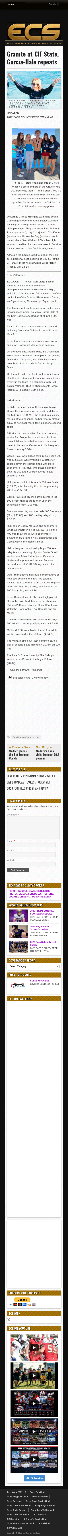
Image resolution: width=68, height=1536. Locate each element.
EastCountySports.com (26, 737)
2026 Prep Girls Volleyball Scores (43, 943)
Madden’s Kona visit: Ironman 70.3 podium (47, 754)
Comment (13, 814)
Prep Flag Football (17, 1496)
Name (11, 841)
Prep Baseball (40, 1496)
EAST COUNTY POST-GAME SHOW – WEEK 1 (31, 776)
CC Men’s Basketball (35, 1519)
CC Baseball (13, 1519)
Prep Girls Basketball (19, 1505)
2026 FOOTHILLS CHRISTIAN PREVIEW (28, 788)
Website (11, 860)
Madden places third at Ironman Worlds (19, 754)
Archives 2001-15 (16, 1492)
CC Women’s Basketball (20, 1523)
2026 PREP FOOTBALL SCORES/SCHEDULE (42, 912)
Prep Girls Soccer (17, 1510)
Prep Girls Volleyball (18, 1514)
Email (10, 850)
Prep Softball (14, 1501)
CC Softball (44, 1523)
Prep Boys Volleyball (42, 1510)
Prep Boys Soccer (45, 1505)
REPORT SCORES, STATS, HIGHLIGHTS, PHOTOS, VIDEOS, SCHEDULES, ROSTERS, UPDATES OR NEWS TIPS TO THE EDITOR (31, 894)
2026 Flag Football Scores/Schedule (39, 928)
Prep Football (37, 1492)
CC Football (40, 1514)
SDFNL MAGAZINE (40, 980)
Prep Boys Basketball (38, 1501)
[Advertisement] (36, 15)
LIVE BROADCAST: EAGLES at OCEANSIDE (28, 782)
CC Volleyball (14, 1528)
